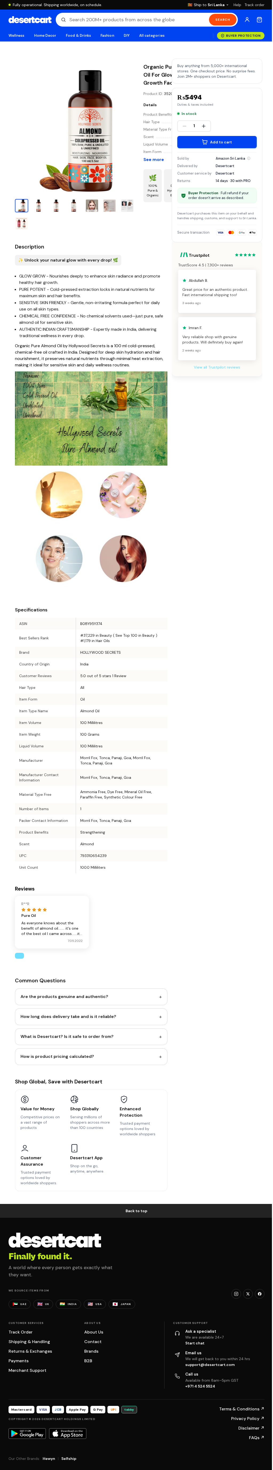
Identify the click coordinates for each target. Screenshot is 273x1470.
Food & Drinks (78, 35)
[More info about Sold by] (248, 158)
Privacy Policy (247, 1418)
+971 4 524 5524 (200, 1386)
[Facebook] (259, 1294)
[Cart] (259, 19)
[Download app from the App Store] (67, 1433)
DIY (127, 35)
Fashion (107, 35)
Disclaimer (251, 1428)
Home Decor (45, 35)
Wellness (17, 35)
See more (153, 159)
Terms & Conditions (241, 1409)
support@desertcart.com (210, 1364)
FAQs (256, 1437)
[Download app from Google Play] (27, 1433)
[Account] (247, 19)
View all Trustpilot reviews (217, 367)
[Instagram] (236, 1294)
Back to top (136, 1210)
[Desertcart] (30, 19)
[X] (248, 1294)
